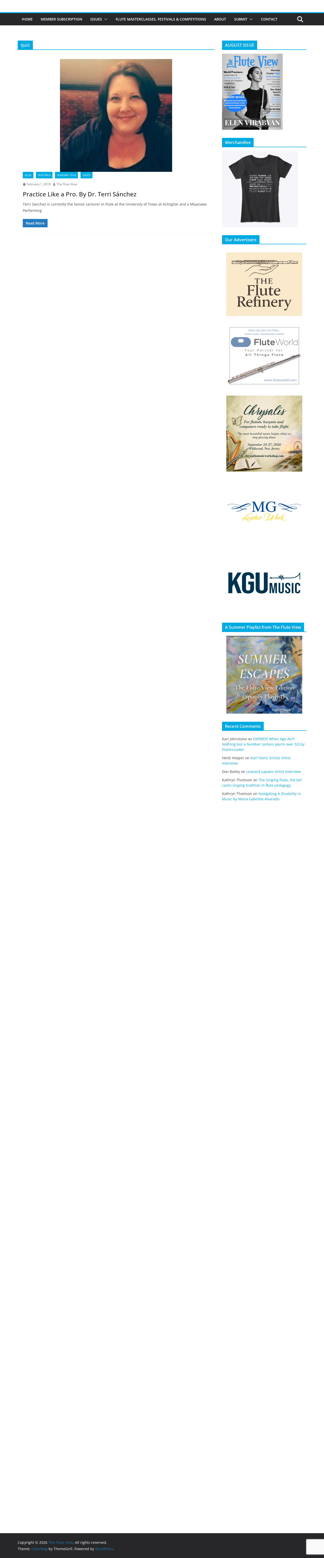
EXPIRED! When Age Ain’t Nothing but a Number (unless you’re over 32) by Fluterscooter (263, 744)
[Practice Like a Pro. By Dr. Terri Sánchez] (116, 115)
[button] (105, 19)
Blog (28, 175)
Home (27, 19)
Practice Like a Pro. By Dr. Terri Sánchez (79, 194)
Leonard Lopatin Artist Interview (273, 771)
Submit (240, 19)
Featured (44, 175)
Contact (269, 19)
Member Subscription (61, 19)
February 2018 (66, 175)
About (220, 19)
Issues (96, 19)
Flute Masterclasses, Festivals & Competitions (161, 19)
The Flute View (67, 184)
